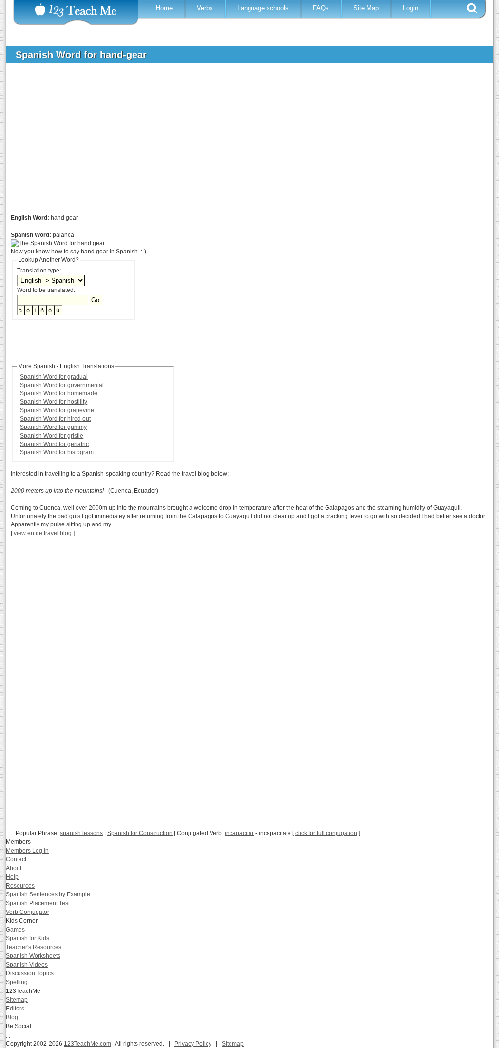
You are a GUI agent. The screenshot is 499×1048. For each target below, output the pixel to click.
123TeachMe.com (87, 1043)
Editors (15, 1008)
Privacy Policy (192, 1043)
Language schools (262, 8)
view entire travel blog (43, 533)
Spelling (17, 982)
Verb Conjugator (27, 912)
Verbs (205, 8)
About (13, 868)
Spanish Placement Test (38, 903)
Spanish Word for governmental (62, 385)
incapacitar (239, 833)
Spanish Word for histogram (57, 452)
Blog (12, 1017)
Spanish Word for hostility (53, 401)
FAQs (321, 8)
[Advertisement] (242, 143)
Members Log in (27, 850)
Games (15, 929)
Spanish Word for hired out (55, 418)
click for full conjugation (326, 833)
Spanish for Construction (140, 833)
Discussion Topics (30, 973)
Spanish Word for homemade (58, 393)
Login (410, 8)
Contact (16, 859)
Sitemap (17, 999)
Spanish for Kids (27, 938)
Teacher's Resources (33, 947)
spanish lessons (81, 833)
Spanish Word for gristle (51, 435)
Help (12, 876)
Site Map (366, 8)
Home (164, 8)
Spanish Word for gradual (54, 376)
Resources (20, 885)
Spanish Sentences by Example (48, 894)
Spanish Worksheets (33, 955)
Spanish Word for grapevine (57, 410)
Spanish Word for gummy (53, 427)
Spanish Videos (27, 964)
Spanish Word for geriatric (54, 444)
